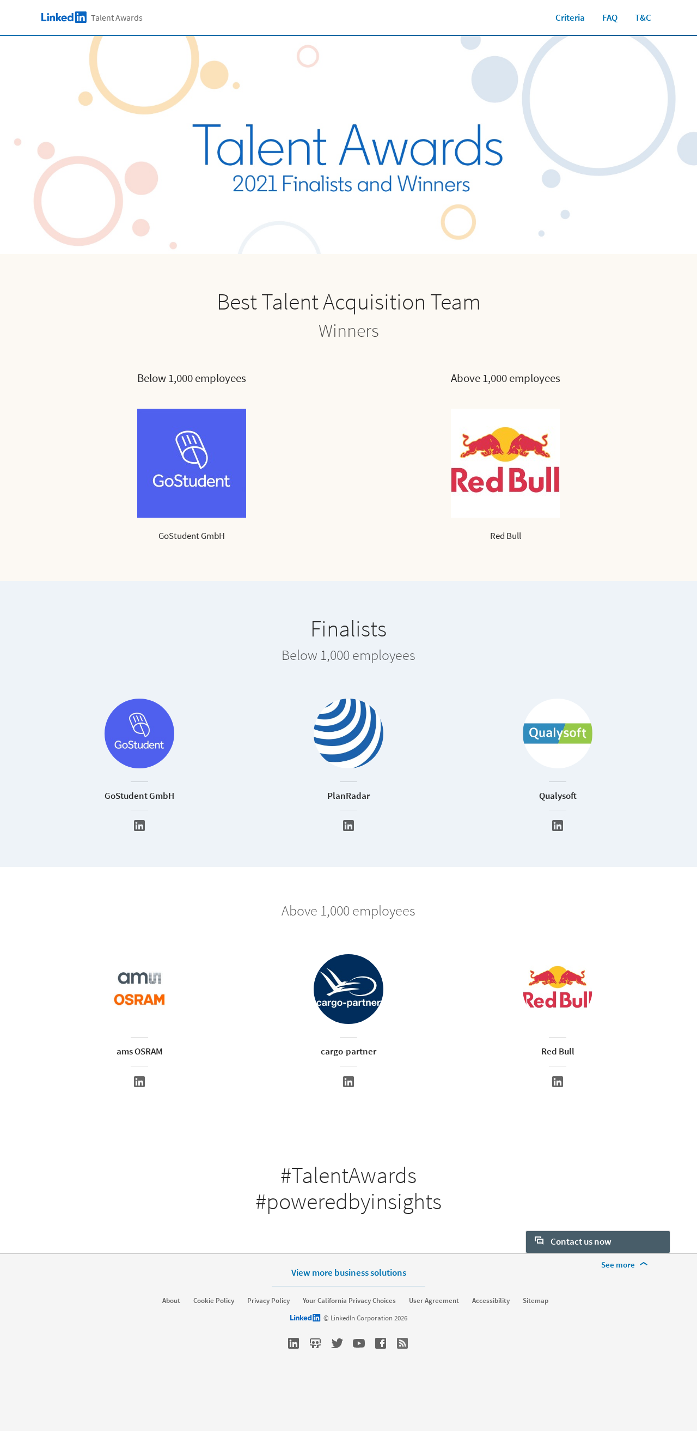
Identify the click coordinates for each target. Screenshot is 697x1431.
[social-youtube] (359, 1343)
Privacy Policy (268, 1300)
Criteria (570, 17)
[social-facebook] (381, 1343)
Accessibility (491, 1300)
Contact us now (580, 1241)
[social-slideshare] (315, 1343)
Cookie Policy (213, 1300)
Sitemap (535, 1300)
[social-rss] (402, 1343)
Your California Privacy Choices (349, 1300)
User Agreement (434, 1300)
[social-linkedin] (293, 1343)
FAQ (609, 17)
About (171, 1300)
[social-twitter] (337, 1343)
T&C (643, 17)
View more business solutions (348, 1272)
